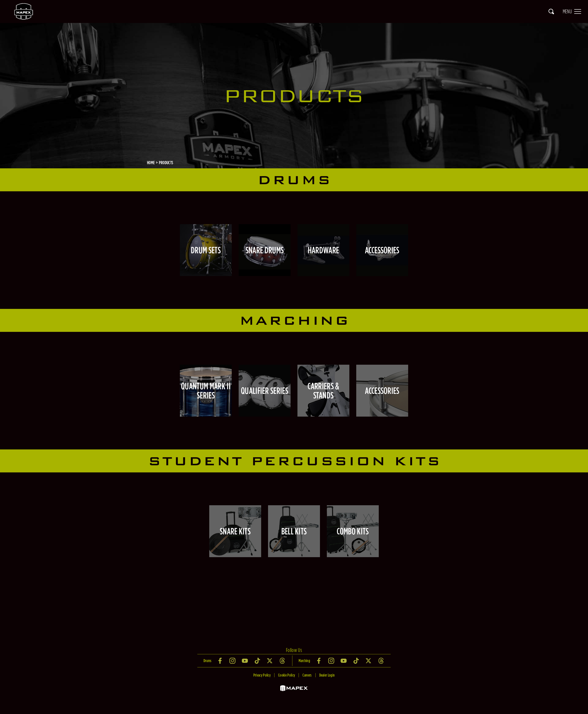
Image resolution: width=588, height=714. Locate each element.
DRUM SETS (206, 250)
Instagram (232, 660)
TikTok (257, 660)
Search (551, 11)
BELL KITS (294, 531)
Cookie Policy (286, 675)
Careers (306, 675)
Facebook (220, 660)
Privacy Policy (262, 675)
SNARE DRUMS (265, 250)
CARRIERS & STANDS (323, 391)
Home (151, 162)
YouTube (245, 660)
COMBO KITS (353, 531)
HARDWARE (323, 250)
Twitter (270, 660)
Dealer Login (327, 675)
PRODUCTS (166, 162)
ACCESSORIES (382, 250)
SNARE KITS (235, 531)
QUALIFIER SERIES (264, 390)
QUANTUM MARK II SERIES (206, 391)
